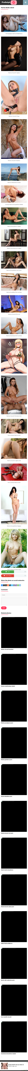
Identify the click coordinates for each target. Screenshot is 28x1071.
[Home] (9, 2)
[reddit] (8, 585)
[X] (4, 585)
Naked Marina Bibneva (6, 943)
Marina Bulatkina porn (6, 796)
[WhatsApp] (18, 585)
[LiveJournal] (10, 585)
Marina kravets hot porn (7, 833)
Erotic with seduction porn (8, 980)
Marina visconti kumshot (7, 649)
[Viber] (16, 585)
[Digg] (6, 585)
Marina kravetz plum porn (7, 906)
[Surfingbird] (12, 585)
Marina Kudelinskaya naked (8, 686)
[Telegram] (20, 585)
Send (4, 607)
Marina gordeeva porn (6, 759)
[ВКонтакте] (2, 585)
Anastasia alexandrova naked (8, 1053)
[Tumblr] (14, 585)
